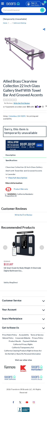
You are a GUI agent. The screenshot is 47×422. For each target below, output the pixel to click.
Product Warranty (21, 189)
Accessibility (24, 335)
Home (5, 23)
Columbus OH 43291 (17, 116)
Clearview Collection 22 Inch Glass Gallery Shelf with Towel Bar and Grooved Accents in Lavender (24, 170)
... (10, 23)
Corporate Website (22, 338)
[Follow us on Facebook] (13, 402)
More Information (14, 183)
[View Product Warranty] (8, 189)
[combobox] (23, 10)
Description (11, 155)
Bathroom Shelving (20, 23)
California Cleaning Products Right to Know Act (22, 351)
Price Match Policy (9, 335)
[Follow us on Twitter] (20, 402)
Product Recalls (15, 341)
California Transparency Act (23, 347)
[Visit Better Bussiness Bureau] (24, 409)
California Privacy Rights (23, 344)
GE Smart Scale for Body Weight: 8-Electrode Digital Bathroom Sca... (22, 269)
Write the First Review (22, 103)
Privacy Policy (37, 338)
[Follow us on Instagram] (33, 402)
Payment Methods (30, 341)
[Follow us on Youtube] (26, 402)
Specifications (11, 160)
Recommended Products (18, 227)
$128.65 (7, 261)
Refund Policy (8, 338)
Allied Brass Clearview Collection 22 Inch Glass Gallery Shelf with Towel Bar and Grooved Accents (23, 88)
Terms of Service (37, 335)
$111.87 (8, 264)
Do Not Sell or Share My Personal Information (23, 354)
